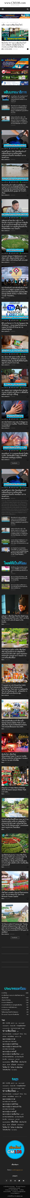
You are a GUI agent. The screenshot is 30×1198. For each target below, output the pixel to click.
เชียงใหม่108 (22, 1062)
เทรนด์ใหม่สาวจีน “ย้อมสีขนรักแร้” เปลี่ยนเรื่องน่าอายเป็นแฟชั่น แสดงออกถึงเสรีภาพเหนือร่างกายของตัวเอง (14, 154)
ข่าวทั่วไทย (21, 1190)
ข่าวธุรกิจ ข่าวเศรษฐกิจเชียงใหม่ (18, 1191)
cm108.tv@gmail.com (17, 1170)
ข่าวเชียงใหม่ (9, 1031)
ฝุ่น (20, 1036)
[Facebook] (6, 1180)
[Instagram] (10, 1180)
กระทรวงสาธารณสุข (15, 1028)
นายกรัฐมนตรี (15, 1034)
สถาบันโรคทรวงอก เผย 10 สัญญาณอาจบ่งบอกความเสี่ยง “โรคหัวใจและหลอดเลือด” (15, 424)
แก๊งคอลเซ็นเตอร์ (20, 1064)
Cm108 (8, 1023)
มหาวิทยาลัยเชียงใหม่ (8, 1056)
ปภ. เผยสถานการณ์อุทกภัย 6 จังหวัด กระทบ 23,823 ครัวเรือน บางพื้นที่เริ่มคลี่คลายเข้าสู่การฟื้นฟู (15, 392)
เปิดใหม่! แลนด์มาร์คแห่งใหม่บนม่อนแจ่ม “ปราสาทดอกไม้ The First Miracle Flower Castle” (15, 894)
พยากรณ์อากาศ (9, 1039)
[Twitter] (19, 1180)
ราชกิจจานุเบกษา (11, 1059)
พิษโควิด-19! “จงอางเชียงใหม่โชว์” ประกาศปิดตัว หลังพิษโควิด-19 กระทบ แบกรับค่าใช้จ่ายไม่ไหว (14, 45)
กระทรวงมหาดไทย (6, 1028)
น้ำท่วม (21, 1034)
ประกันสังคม (11, 1036)
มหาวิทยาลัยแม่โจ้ (19, 1056)
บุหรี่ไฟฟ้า (4, 1036)
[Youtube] (23, 1180)
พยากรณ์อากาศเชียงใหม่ (11, 1054)
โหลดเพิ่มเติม (14, 463)
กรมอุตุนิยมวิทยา (21, 1025)
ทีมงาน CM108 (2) (5, 695)
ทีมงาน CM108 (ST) (6, 159)
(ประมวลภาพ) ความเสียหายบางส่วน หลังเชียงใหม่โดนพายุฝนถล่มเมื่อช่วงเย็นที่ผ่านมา (19, 586)
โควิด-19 (6, 1067)
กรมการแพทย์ (21, 1023)
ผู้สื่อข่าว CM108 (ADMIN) (7, 49)
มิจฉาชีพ (5, 1059)
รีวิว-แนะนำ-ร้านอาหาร (20, 1186)
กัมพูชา (23, 1028)
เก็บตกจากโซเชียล (7, 1191)
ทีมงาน (3, 297)
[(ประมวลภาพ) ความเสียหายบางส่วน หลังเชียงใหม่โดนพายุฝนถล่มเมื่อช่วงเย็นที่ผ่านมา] (6, 587)
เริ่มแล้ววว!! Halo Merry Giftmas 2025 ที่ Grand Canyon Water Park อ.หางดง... (14, 790)
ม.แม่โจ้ (22, 1054)
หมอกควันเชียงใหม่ (6, 1062)
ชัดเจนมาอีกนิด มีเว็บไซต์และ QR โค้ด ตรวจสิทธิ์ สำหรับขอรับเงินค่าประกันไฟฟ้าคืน (19, 578)
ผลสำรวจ (17, 1036)
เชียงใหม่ (14, 1062)
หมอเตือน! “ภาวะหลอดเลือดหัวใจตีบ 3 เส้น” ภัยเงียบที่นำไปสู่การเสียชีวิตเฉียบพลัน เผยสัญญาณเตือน (15, 455)
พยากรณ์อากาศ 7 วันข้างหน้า (9, 1041)
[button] (2, 9)
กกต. (16, 1023)
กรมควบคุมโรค (6, 1025)
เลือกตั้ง (8, 1064)
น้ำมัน (25, 1034)
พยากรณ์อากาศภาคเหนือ (9, 1049)
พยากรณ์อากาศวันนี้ (9, 1051)
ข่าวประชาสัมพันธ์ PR (15, 1193)
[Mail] (15, 1180)
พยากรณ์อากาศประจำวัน (12, 1046)
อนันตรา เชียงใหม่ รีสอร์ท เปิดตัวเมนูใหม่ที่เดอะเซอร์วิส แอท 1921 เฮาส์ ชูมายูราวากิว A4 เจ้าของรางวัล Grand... (15, 619)
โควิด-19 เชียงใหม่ (16, 1067)
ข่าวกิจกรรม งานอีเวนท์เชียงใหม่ (11, 1190)
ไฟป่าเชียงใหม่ (14, 1069)
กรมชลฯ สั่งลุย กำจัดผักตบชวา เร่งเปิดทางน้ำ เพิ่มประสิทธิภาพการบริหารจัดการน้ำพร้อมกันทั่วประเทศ (14, 258)
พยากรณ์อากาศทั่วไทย (10, 1044)
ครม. (18, 1031)
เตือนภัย (4, 1064)
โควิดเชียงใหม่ (6, 1070)
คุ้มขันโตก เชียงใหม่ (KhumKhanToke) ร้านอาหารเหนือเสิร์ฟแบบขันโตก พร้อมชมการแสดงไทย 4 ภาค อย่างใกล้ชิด (15, 757)
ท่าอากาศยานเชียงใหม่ (7, 1034)
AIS (4, 1023)
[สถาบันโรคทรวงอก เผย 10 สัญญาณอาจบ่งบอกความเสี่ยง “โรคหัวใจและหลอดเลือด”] (15, 410)
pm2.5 (12, 1023)
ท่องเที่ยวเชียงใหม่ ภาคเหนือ (14, 1188)
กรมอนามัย (12, 1025)
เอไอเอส (13, 1064)
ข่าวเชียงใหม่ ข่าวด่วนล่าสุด (9, 1186)
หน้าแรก (3, 22)
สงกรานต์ (17, 1059)
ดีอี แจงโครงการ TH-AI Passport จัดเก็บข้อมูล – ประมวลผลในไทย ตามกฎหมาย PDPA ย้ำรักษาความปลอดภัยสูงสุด (15, 326)
